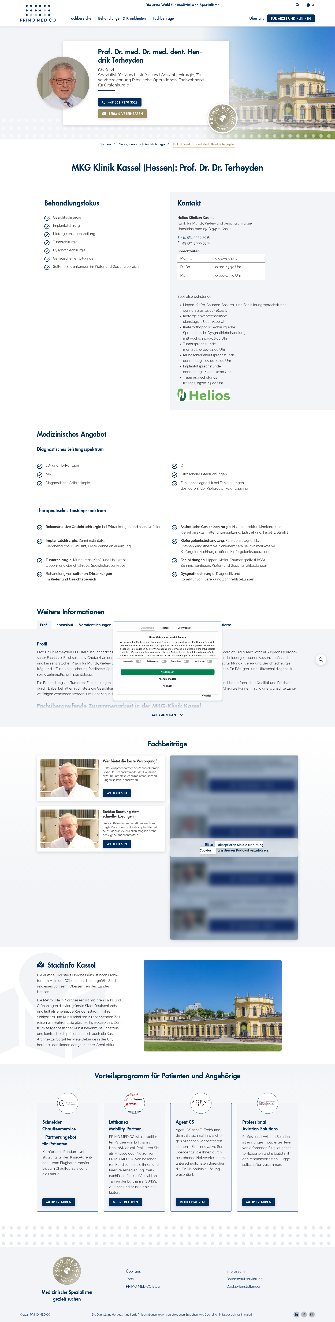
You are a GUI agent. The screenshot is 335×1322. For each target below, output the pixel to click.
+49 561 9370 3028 (122, 102)
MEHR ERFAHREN (59, 1202)
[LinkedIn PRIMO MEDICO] (296, 1314)
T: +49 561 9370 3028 (193, 237)
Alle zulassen (167, 672)
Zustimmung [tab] (147, 628)
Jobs (130, 1279)
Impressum (235, 1271)
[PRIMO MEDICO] (38, 13)
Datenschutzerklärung (244, 1279)
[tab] (44, 625)
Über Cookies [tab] (185, 628)
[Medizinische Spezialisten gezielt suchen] (321, 660)
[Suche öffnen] (297, 5)
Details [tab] (166, 628)
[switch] (164, 661)
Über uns (256, 18)
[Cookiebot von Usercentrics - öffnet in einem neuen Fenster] (203, 695)
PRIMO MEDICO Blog (143, 1286)
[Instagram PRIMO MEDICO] (312, 1314)
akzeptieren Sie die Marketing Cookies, (231, 847)
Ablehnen (167, 686)
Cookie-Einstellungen (243, 1286)
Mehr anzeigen (164, 715)
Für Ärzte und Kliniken (291, 18)
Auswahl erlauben (167, 679)
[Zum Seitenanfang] (321, 1313)
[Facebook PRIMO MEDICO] (304, 1314)
